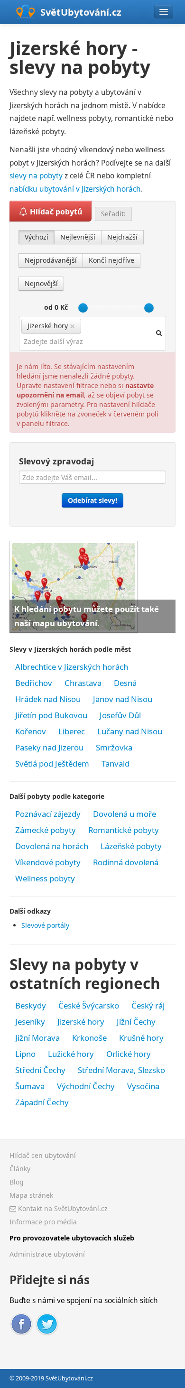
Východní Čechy (86, 1086)
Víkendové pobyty (48, 862)
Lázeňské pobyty (131, 846)
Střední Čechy (40, 1069)
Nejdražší (122, 236)
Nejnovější (41, 283)
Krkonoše (89, 1037)
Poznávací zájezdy (48, 813)
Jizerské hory (80, 1021)
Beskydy (30, 1005)
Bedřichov (33, 682)
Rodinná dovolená (125, 862)
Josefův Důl (120, 715)
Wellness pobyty (45, 878)
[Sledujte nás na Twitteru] (47, 1322)
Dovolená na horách (51, 846)
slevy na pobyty (36, 176)
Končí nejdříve (111, 260)
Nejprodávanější (51, 260)
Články (19, 1168)
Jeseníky (30, 1021)
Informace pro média (43, 1221)
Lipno (25, 1053)
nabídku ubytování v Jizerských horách (75, 189)
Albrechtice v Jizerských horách (71, 666)
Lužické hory (71, 1053)
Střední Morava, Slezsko (121, 1069)
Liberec (71, 731)
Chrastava (83, 682)
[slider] (83, 308)
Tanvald (116, 763)
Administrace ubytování (47, 1253)
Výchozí (36, 236)
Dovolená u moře (124, 813)
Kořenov (30, 731)
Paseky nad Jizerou (49, 747)
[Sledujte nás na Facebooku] (21, 1322)
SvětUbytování (80, 12)
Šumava (30, 1086)
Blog (16, 1181)
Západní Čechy (42, 1102)
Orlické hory (128, 1053)
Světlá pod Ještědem (52, 763)
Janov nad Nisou (122, 699)
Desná (125, 682)
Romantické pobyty (123, 829)
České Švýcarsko (88, 1005)
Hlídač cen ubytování (42, 1155)
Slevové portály (45, 925)
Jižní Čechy (136, 1021)
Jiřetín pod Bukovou (51, 715)
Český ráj (148, 1005)
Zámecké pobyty (45, 829)
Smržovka (114, 747)
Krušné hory (141, 1037)
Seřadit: (113, 213)
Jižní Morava (37, 1037)
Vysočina (143, 1086)
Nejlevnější (77, 236)
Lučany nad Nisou (129, 731)
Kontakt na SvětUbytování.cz (62, 1208)
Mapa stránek (31, 1195)
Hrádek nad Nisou (48, 699)
